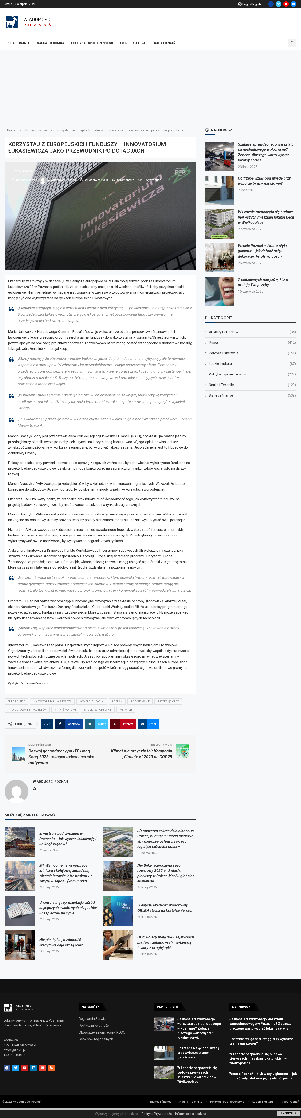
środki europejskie (97, 709)
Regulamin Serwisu (93, 1018)
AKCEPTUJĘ (288, 1113)
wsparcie (125, 709)
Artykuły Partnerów (252, 332)
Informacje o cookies (190, 1114)
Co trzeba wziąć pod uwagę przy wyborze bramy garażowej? (198, 1052)
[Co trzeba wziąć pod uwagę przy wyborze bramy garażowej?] (219, 190)
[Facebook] (271, 4)
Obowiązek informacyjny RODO (102, 1032)
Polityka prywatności (94, 1025)
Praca (252, 342)
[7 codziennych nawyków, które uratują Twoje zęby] (219, 291)
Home (11, 130)
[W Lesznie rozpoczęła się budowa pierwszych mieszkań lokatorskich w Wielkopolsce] (219, 224)
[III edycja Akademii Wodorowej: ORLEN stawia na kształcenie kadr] (118, 911)
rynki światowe (65, 709)
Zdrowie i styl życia (252, 353)
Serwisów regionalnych (96, 1039)
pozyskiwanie (140, 701)
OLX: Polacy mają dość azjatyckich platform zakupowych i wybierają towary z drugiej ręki (165, 942)
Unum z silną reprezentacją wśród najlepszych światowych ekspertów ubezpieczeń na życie (68, 907)
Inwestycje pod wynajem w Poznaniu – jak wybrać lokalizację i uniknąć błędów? (67, 838)
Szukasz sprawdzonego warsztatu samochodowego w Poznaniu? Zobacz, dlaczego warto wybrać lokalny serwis (199, 1028)
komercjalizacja (91, 701)
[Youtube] (286, 4)
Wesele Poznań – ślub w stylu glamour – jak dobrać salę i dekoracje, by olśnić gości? (262, 251)
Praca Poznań (163, 43)
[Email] (293, 4)
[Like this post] (48, 724)
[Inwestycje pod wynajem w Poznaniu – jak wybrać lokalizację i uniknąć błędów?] (20, 842)
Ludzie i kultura (132, 43)
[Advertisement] (150, 85)
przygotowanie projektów (27, 709)
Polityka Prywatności (157, 1114)
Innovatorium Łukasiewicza (52, 701)
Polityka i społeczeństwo (92, 43)
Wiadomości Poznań (62, 180)
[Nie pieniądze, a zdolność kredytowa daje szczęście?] (20, 945)
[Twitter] (278, 4)
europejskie (16, 701)
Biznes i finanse (17, 43)
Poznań (117, 701)
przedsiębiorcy (168, 701)
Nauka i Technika (50, 43)
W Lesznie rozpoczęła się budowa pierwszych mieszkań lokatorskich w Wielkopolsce (266, 217)
